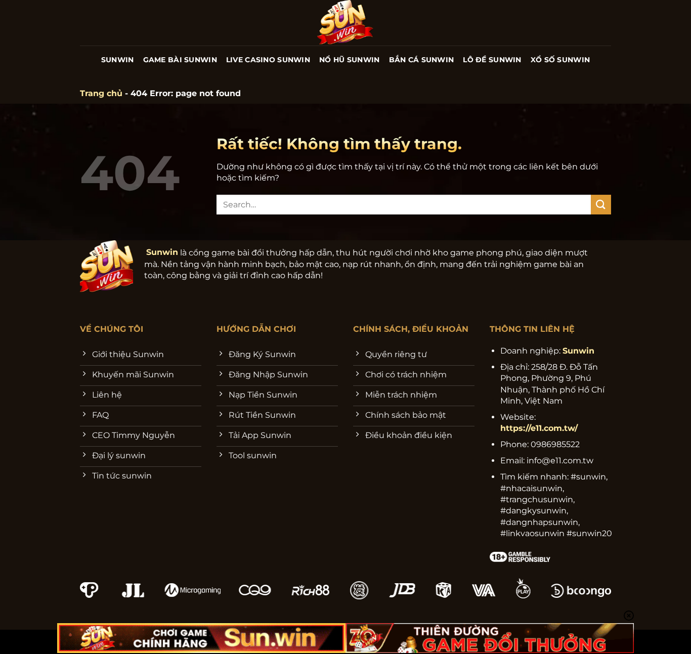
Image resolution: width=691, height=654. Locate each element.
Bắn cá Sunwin (421, 59)
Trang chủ (101, 93)
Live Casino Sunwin (268, 59)
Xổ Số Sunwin (560, 59)
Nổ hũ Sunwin (349, 59)
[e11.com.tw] (345, 23)
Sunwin (117, 59)
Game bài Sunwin (180, 59)
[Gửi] (601, 204)
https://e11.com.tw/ (539, 428)
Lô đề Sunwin (492, 59)
